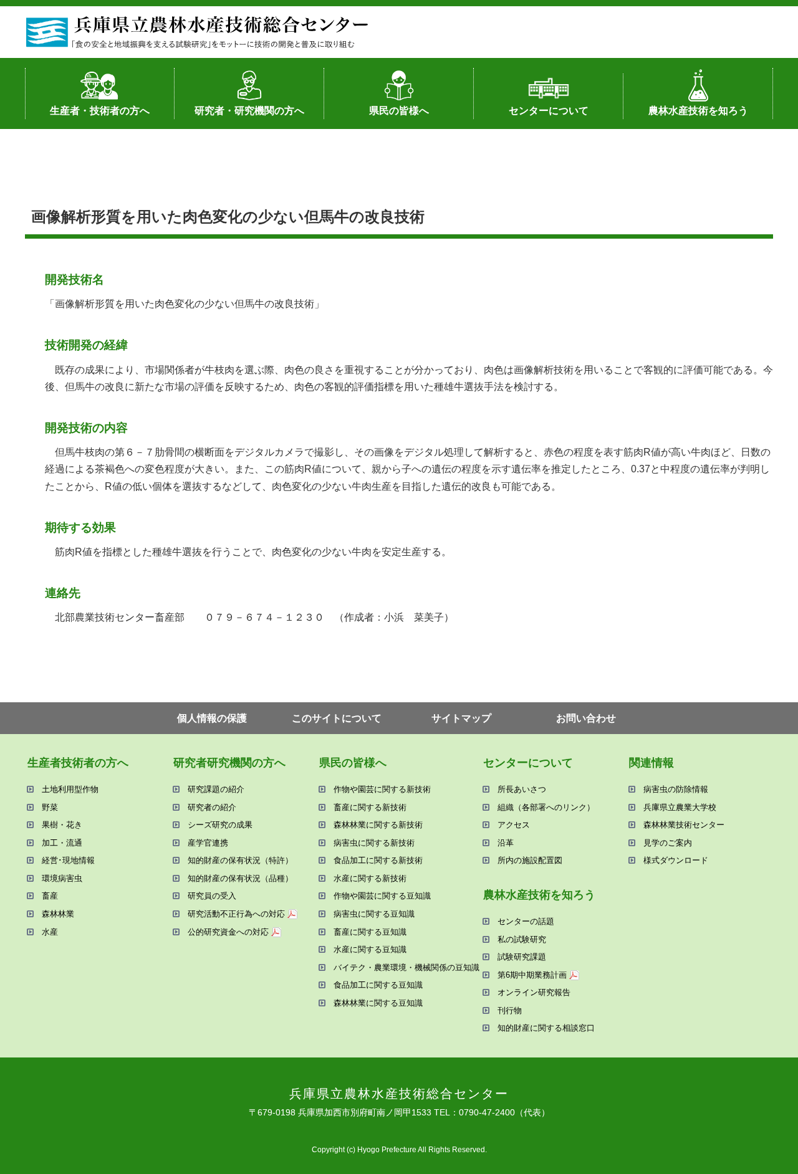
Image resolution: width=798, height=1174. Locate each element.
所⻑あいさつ (522, 789)
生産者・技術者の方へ (100, 110)
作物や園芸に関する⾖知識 (382, 895)
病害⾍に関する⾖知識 (374, 914)
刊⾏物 (510, 1010)
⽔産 (50, 932)
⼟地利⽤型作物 (70, 789)
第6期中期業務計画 (532, 975)
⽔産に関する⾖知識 (370, 949)
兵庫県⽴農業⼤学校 (679, 807)
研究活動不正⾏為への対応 (236, 914)
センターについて (549, 110)
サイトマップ (461, 718)
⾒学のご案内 (667, 842)
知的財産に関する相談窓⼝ (546, 1028)
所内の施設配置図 (530, 860)
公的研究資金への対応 (228, 932)
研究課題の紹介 (216, 789)
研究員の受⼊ (212, 895)
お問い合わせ (586, 718)
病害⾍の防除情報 (675, 789)
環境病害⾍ (62, 878)
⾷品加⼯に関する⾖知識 (378, 985)
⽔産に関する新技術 (370, 878)
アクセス (514, 824)
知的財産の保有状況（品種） (240, 878)
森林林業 (58, 914)
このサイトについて (337, 718)
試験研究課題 (522, 957)
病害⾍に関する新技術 (374, 842)
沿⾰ (506, 842)
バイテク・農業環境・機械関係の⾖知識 (406, 967)
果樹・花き (62, 824)
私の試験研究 (522, 939)
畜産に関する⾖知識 (370, 932)
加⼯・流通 (62, 842)
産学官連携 (208, 842)
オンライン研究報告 (534, 992)
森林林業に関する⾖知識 (378, 1003)
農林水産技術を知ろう (698, 110)
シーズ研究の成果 (220, 824)
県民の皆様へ (399, 110)
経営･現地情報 (68, 860)
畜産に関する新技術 (370, 807)
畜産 (50, 895)
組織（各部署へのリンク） (546, 807)
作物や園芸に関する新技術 (382, 789)
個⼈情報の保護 (212, 718)
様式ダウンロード (675, 860)
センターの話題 (526, 921)
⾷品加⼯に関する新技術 (378, 860)
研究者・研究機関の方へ (249, 110)
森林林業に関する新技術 (378, 824)
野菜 (50, 807)
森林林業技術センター (683, 824)
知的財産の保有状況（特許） (240, 860)
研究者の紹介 (212, 807)
